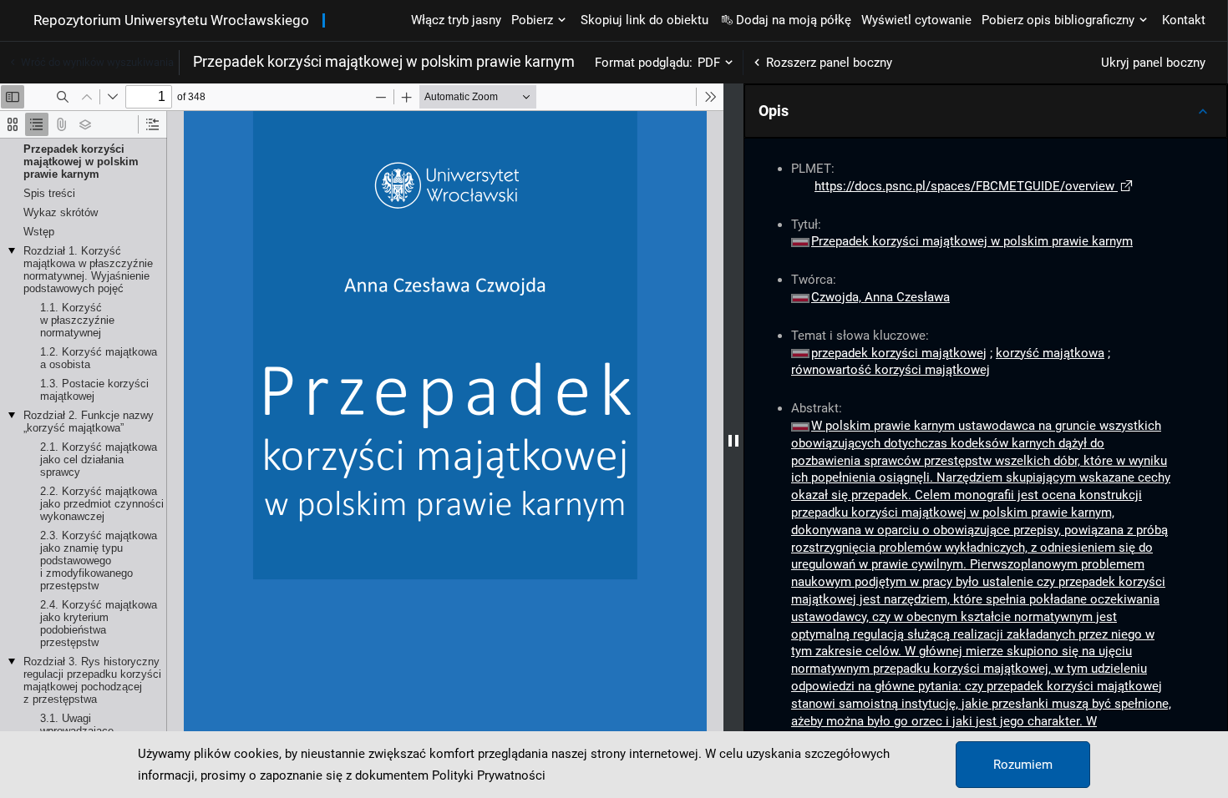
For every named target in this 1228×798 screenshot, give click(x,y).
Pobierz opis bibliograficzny (1058, 20)
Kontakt (1183, 20)
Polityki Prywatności (488, 775)
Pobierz (532, 20)
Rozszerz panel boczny (829, 62)
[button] (985, 111)
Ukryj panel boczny (1153, 62)
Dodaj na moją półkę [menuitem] (793, 20)
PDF (709, 62)
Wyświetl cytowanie (916, 20)
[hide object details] (733, 440)
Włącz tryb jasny (456, 20)
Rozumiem (1023, 764)
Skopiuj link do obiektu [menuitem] (644, 20)
